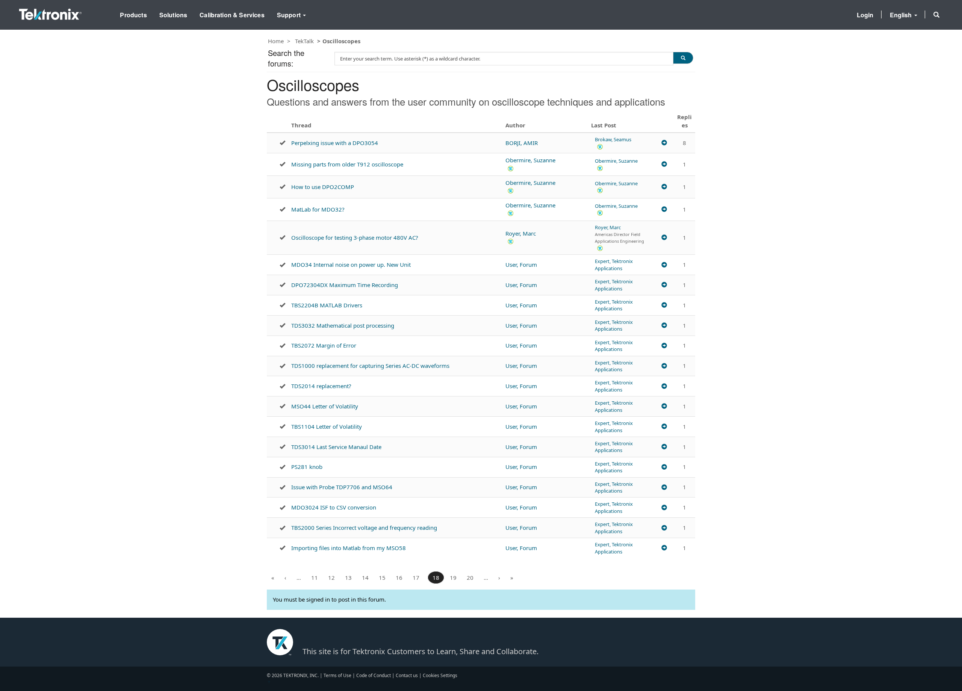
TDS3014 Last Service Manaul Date (336, 447)
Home (276, 41)
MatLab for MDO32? (318, 209)
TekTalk (304, 41)
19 (453, 577)
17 (416, 577)
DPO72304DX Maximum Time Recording (344, 285)
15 (382, 577)
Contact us (407, 675)
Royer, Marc (520, 233)
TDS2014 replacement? (321, 386)
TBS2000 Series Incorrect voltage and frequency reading (364, 527)
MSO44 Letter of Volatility (324, 406)
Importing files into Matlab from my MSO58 (348, 548)
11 (314, 577)
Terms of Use (337, 675)
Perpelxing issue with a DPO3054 (334, 143)
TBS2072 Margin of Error (323, 345)
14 (365, 577)
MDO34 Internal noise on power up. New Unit (351, 264)
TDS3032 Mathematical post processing (342, 325)
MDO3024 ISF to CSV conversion (333, 507)
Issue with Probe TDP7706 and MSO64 (341, 487)
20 (470, 577)
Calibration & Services (232, 15)
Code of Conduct (373, 675)
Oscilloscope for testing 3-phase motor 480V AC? (354, 237)
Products (133, 15)
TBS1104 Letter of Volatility (326, 426)
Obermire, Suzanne (530, 160)
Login (865, 15)
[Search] (683, 58)
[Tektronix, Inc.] (50, 12)
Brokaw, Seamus (613, 139)
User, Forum (521, 264)
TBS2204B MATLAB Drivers (326, 305)
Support (289, 15)
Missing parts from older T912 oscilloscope (347, 164)
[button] (936, 15)
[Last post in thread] (664, 143)
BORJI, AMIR (521, 143)
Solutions (173, 15)
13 (348, 577)
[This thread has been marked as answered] (282, 142)
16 (399, 577)
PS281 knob (306, 466)
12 (331, 577)
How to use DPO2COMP (322, 187)
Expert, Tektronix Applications (614, 264)
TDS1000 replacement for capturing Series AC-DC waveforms (370, 365)
